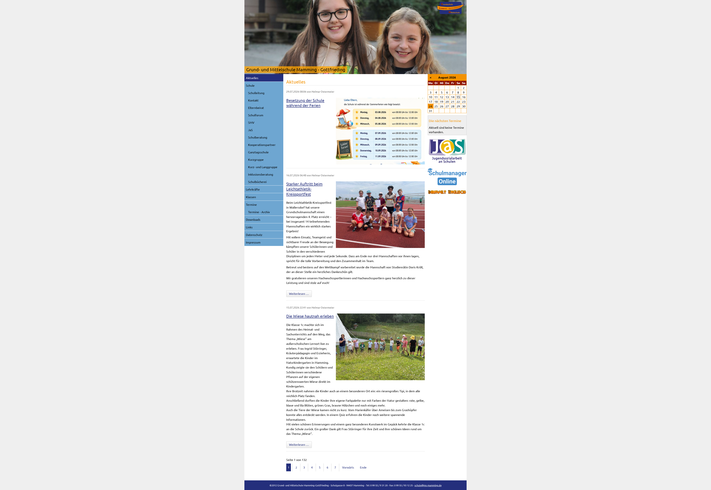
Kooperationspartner (262, 144)
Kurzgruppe (256, 159)
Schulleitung (256, 93)
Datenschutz (254, 234)
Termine (251, 204)
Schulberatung (257, 137)
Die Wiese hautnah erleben (310, 316)
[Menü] (451, 8)
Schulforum (255, 115)
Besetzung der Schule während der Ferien (305, 103)
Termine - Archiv (259, 212)
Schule (250, 85)
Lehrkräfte (253, 189)
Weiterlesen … (300, 293)
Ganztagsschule (258, 152)
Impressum (253, 242)
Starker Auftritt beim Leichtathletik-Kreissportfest (304, 188)
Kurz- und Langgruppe (262, 167)
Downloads (253, 219)
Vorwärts (348, 467)
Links (249, 227)
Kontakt (253, 100)
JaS (250, 130)
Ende (363, 467)
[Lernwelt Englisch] (447, 192)
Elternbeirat (256, 107)
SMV (251, 122)
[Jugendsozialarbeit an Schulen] (447, 151)
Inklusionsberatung (260, 174)
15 (458, 97)
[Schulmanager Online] (447, 176)
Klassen (251, 197)
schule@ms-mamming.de (428, 485)
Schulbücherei (257, 182)
